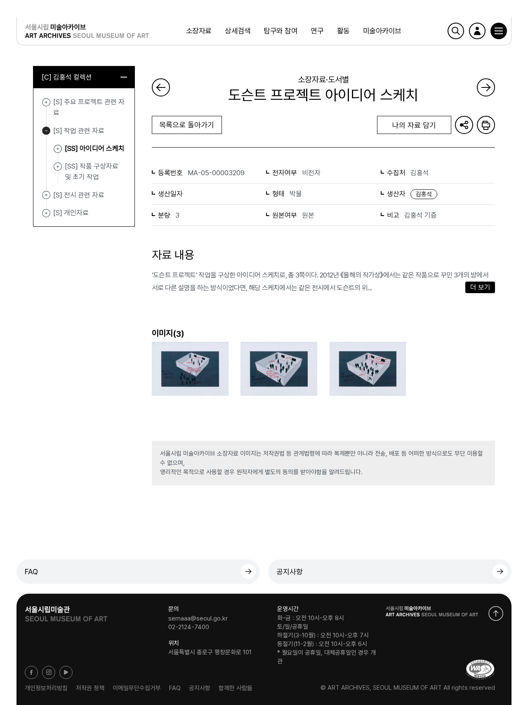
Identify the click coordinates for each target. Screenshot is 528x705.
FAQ (31, 571)
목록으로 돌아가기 (186, 124)
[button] (498, 31)
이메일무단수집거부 (137, 687)
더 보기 (480, 287)
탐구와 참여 (280, 30)
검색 (456, 31)
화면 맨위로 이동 (495, 613)
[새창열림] (66, 611)
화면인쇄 (486, 125)
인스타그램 (48, 672)
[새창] (480, 670)
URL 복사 (464, 125)
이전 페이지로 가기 (161, 87)
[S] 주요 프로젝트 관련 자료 (46, 102)
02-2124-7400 (188, 627)
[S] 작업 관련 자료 (46, 131)
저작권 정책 (90, 687)
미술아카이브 (382, 30)
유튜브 (66, 672)
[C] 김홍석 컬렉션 (67, 77)
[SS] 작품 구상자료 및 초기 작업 (57, 166)
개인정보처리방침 (46, 687)
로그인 (477, 31)
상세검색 (237, 30)
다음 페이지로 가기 (486, 87)
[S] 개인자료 (46, 213)
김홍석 (424, 194)
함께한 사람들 (235, 687)
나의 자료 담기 (414, 125)
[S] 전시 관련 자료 (46, 195)
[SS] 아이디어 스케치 (57, 148)
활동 (343, 30)
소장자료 (199, 30)
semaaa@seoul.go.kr (198, 618)
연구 (317, 30)
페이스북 (31, 672)
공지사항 (289, 571)
